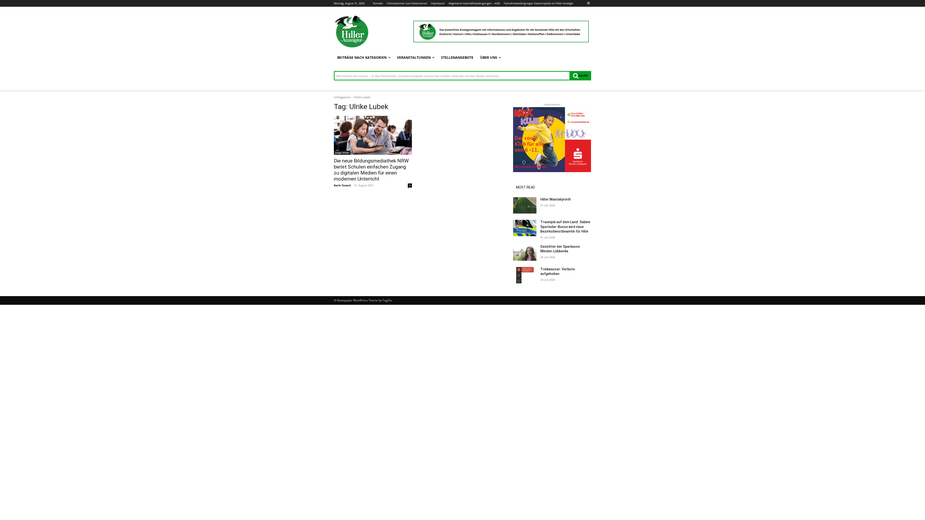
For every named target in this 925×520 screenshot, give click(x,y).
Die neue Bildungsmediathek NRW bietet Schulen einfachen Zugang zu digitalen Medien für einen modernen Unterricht (371, 170)
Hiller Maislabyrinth (555, 199)
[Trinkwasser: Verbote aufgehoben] (524, 275)
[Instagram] (588, 3)
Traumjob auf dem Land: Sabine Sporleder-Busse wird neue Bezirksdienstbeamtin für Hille (565, 226)
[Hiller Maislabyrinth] (524, 205)
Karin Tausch (342, 185)
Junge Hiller (342, 152)
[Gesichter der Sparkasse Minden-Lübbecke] (524, 252)
